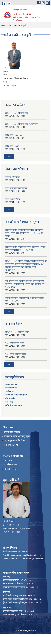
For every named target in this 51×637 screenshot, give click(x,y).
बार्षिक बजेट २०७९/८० (13, 146)
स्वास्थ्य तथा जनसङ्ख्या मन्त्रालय (16, 395)
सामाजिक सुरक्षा (10, 464)
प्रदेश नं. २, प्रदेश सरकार (14, 405)
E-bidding (9, 402)
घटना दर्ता (8, 460)
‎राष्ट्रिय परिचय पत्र (11, 388)
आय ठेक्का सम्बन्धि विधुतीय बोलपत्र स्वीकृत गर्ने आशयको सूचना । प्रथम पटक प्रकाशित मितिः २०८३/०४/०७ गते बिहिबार (24, 233)
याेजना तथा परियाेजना (12, 199)
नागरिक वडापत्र (10, 469)
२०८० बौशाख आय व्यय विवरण (15, 354)
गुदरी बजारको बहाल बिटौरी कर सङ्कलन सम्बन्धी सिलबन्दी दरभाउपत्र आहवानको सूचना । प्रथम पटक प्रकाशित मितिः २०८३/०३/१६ (25, 284)
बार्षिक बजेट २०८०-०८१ (13, 135)
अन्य (8, 157)
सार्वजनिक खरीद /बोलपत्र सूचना (17, 436)
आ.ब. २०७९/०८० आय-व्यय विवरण (17, 332)
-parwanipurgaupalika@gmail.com (25, 555)
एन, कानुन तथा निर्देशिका (14, 440)
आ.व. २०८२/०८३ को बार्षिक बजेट (16, 113)
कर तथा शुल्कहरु (11, 445)
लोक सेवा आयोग (10, 398)
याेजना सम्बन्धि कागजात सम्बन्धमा (16, 188)
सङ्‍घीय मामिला (9, 391)
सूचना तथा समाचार (12, 432)
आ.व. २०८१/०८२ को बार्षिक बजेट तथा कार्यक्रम (21, 124)
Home (4, 25)
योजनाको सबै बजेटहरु (12, 177)
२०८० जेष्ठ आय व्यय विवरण (14, 343)
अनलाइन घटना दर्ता (11, 384)
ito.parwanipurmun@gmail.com (16, 528)
